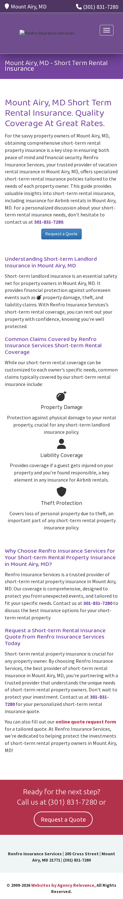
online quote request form (86, 721)
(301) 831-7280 (100, 6)
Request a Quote (61, 234)
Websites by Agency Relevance (62, 885)
